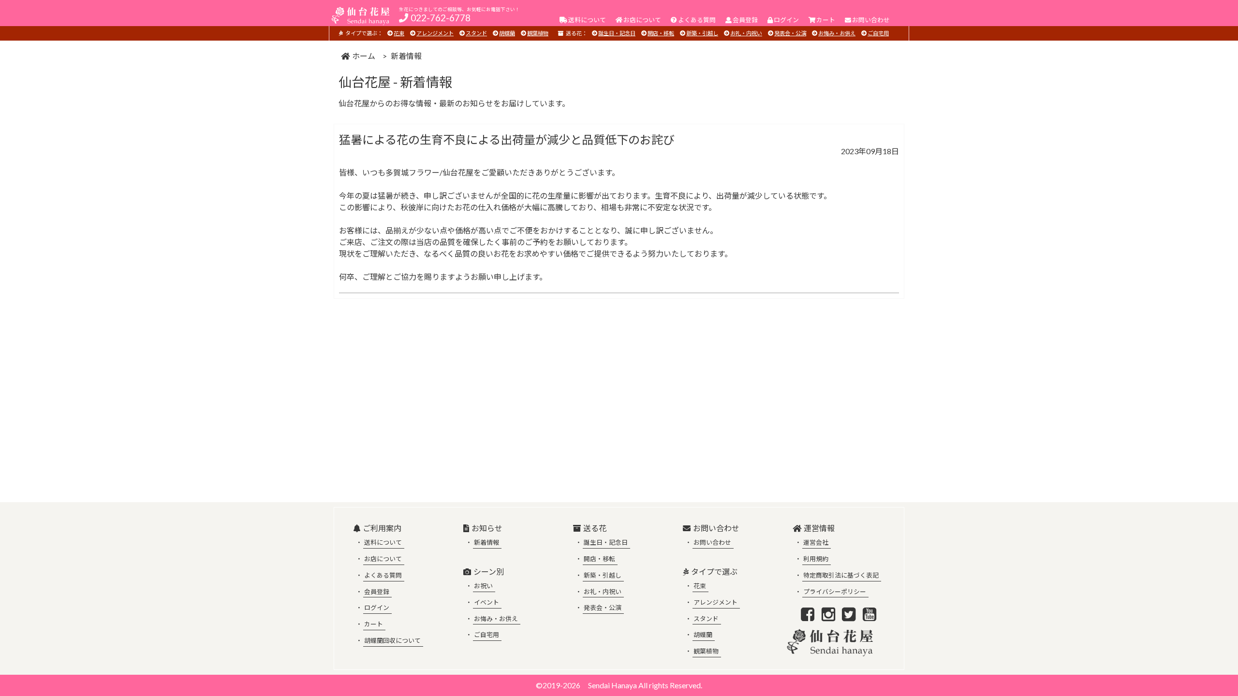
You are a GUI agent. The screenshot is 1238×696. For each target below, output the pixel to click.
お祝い (483, 586)
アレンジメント (435, 33)
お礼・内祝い (746, 33)
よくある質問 (383, 575)
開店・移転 (661, 33)
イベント (486, 602)
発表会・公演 (790, 33)
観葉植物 (537, 33)
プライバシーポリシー (834, 591)
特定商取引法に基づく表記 (841, 575)
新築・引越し (702, 33)
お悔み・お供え (836, 33)
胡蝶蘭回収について (392, 640)
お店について (383, 559)
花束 (399, 33)
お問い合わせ (712, 542)
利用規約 (815, 559)
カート (373, 624)
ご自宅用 (878, 33)
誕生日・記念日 (616, 33)
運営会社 (815, 542)
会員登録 (376, 591)
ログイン (376, 607)
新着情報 (486, 542)
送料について (383, 542)
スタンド (476, 33)
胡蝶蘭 (507, 33)
